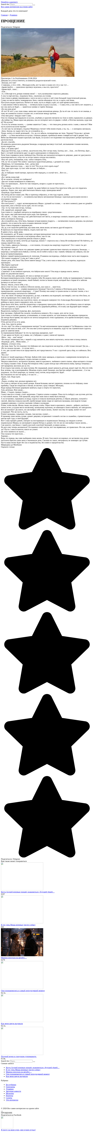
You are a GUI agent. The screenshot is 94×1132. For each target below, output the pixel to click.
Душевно (10, 1089)
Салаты (9, 1098)
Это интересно (12, 1100)
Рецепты (9, 1096)
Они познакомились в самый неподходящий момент (23, 991)
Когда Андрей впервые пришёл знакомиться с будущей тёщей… (28, 892)
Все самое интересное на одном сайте (17, 7)
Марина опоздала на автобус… (14, 958)
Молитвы (10, 1093)
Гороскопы (10, 1087)
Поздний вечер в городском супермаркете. (19, 1056)
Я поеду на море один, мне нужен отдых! (18, 1130)
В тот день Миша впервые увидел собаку (18, 925)
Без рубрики (11, 1085)
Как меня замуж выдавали (12, 1024)
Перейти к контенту (9, 2)
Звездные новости (13, 1091)
